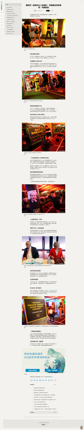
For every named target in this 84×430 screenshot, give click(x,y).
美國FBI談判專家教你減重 (39, 390)
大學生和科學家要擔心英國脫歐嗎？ (41, 404)
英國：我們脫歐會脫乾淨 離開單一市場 (41, 406)
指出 (36, 281)
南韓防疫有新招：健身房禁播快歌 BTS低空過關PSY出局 (45, 399)
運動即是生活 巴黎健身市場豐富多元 (41, 392)
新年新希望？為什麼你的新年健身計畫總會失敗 (43, 397)
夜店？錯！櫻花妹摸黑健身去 (39, 402)
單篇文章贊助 (32, 370)
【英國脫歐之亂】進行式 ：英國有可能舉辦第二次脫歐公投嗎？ (45, 409)
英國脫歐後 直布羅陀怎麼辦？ (40, 388)
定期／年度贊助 (52, 370)
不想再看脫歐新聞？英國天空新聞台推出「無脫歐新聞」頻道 (45, 395)
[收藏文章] (44, 11)
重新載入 (43, 424)
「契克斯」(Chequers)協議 (49, 290)
